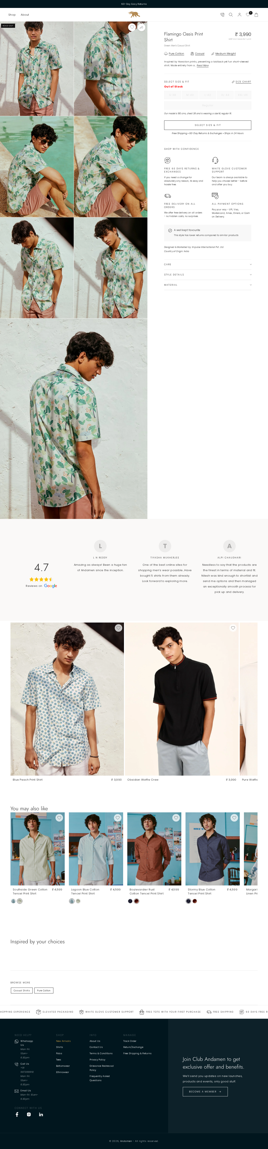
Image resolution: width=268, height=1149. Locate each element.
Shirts (59, 1047)
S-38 (175, 96)
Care (167, 264)
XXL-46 (244, 96)
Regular (216, 106)
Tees (58, 1059)
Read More (203, 65)
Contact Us (96, 1047)
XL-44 (227, 96)
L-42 (210, 96)
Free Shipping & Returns (137, 1053)
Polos (59, 1053)
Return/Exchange (133, 1047)
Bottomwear (63, 1066)
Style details (174, 274)
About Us (95, 1041)
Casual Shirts (22, 990)
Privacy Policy (97, 1059)
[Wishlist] (248, 14)
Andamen (126, 1141)
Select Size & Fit (208, 125)
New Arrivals (63, 1041)
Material (171, 285)
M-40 (192, 96)
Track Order (130, 1041)
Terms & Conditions (101, 1053)
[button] (12, 14)
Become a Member (203, 1091)
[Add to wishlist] (132, 27)
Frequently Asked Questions (100, 1078)
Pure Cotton (43, 990)
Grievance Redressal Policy (102, 1068)
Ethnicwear (62, 1072)
